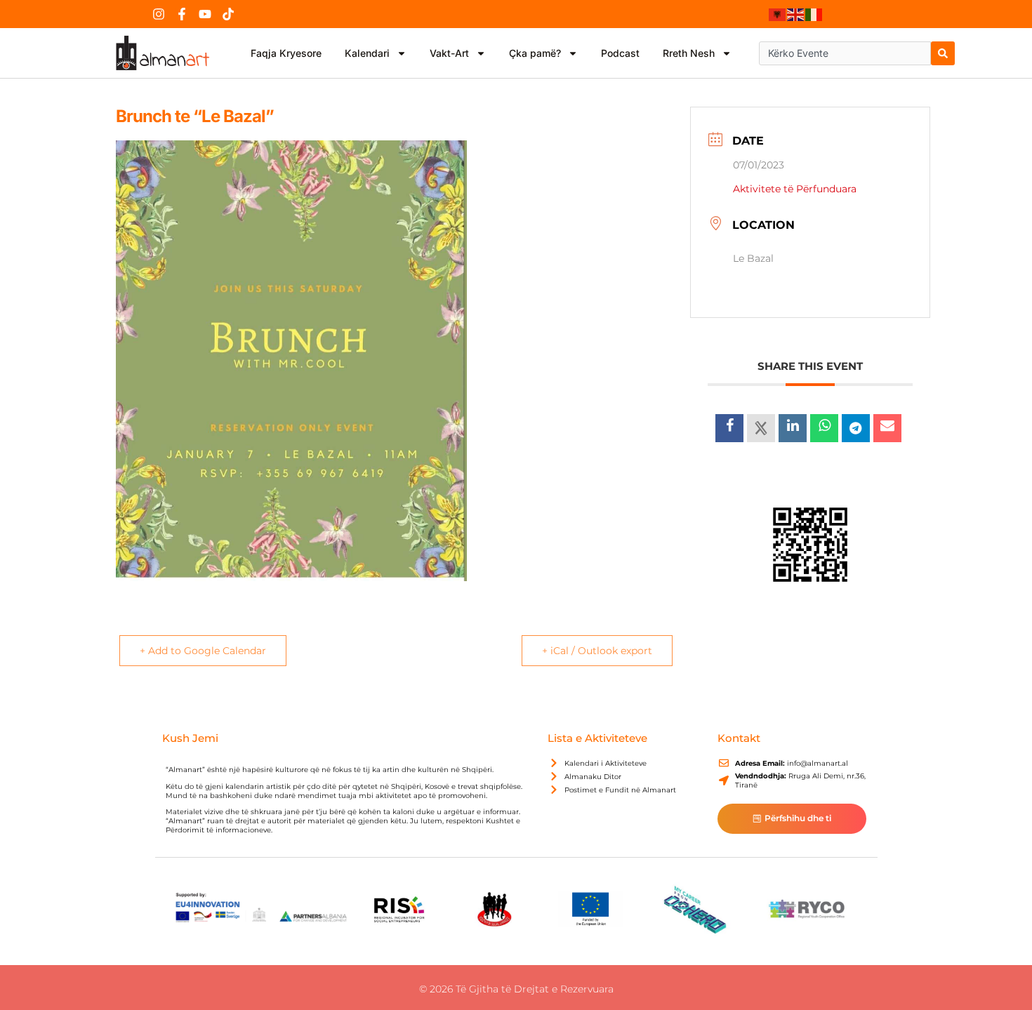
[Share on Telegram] (856, 428)
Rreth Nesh (689, 53)
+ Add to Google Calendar (203, 650)
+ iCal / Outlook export (597, 650)
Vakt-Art (449, 53)
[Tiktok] (228, 14)
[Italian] (814, 14)
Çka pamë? (535, 53)
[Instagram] (158, 14)
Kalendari (367, 53)
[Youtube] (205, 14)
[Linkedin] (793, 428)
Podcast (620, 53)
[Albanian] (778, 14)
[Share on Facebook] (729, 428)
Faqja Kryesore (286, 53)
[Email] (887, 428)
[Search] (943, 53)
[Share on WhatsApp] (824, 428)
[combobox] (845, 53)
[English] (796, 14)
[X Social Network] (761, 428)
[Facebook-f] (182, 14)
